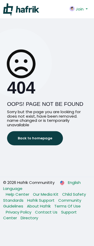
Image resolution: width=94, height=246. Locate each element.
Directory (29, 218)
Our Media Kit (46, 194)
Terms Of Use (67, 206)
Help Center (18, 194)
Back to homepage (35, 138)
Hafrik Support (41, 200)
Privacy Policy (19, 212)
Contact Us (46, 212)
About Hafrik (39, 206)
